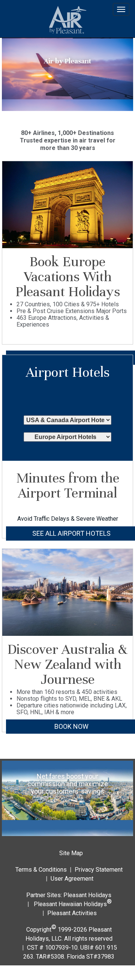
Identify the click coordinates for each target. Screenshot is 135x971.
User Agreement (72, 878)
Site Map (71, 853)
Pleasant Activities (72, 913)
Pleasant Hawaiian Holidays (73, 902)
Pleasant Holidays (87, 895)
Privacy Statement (99, 869)
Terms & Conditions (41, 869)
